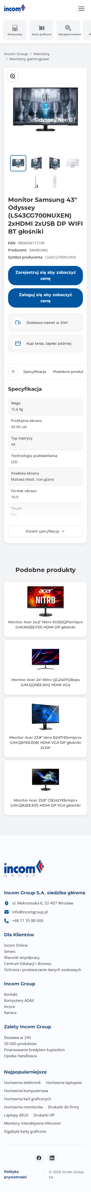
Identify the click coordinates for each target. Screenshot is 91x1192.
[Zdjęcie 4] (73, 163)
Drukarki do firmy (63, 1106)
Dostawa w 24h (17, 1037)
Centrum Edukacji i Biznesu (27, 963)
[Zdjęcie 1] (18, 163)
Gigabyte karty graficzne (25, 1131)
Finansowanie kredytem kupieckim (34, 1049)
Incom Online (16, 945)
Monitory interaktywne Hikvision (32, 1123)
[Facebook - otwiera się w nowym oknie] (39, 1158)
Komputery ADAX (19, 1000)
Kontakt (10, 994)
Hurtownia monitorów (23, 1106)
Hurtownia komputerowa (26, 1090)
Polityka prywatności (15, 1174)
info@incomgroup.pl (30, 911)
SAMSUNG (38, 250)
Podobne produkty (70, 371)
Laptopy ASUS (16, 1115)
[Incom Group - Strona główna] (15, 8)
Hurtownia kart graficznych (27, 1098)
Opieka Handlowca (20, 1055)
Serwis (9, 951)
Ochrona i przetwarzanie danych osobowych (42, 969)
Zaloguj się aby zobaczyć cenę (45, 297)
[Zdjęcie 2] (36, 163)
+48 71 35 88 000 (27, 920)
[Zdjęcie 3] (55, 163)
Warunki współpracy (22, 957)
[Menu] (81, 8)
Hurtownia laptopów (64, 1082)
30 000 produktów (20, 1043)
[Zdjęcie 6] (55, 181)
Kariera (10, 1012)
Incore (9, 1006)
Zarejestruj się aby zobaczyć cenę (45, 275)
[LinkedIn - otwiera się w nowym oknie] (52, 1158)
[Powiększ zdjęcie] (12, 76)
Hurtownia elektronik (22, 1082)
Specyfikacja (34, 371)
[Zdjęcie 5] (36, 181)
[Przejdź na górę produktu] (13, 372)
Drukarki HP (44, 1115)
